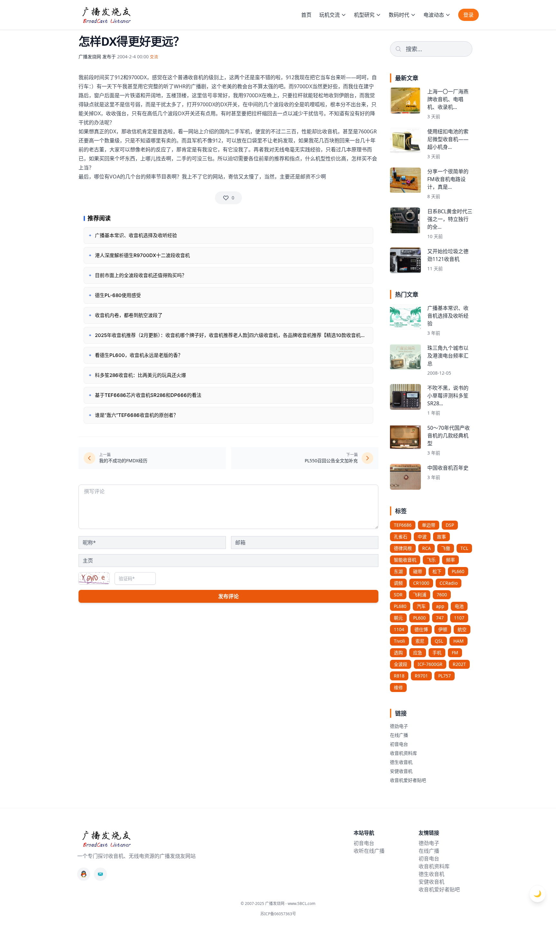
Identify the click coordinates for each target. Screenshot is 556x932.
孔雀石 (400, 536)
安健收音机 (401, 771)
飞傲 (445, 548)
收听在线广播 (369, 850)
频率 (450, 560)
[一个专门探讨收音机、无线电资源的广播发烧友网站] (106, 14)
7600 (442, 594)
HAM (458, 641)
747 (440, 618)
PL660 (458, 571)
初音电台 (399, 744)
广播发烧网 (90, 56)
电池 (459, 606)
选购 (398, 652)
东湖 (398, 571)
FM (455, 652)
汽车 (421, 606)
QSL (439, 641)
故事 (441, 536)
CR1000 (421, 583)
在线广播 (399, 735)
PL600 (419, 618)
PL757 (444, 676)
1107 (459, 618)
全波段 (400, 664)
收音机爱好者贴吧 (408, 780)
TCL (464, 548)
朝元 (398, 618)
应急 (417, 652)
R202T (459, 664)
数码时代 (399, 14)
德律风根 (403, 548)
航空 (462, 629)
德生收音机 (401, 762)
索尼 (419, 641)
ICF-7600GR (430, 664)
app (440, 606)
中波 (422, 536)
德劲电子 (399, 726)
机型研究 (364, 14)
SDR (398, 594)
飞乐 (431, 560)
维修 (398, 687)
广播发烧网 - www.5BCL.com (290, 903)
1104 (399, 629)
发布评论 (228, 596)
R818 (399, 676)
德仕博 (421, 629)
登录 (468, 14)
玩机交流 (329, 14)
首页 (306, 14)
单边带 (428, 525)
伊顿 (442, 629)
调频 (398, 583)
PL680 (400, 606)
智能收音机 (405, 560)
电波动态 (433, 14)
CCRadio (449, 583)
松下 (436, 571)
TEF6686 (403, 525)
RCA (426, 548)
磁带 (417, 571)
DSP (450, 525)
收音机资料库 (403, 753)
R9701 (421, 676)
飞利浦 (419, 594)
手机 (436, 652)
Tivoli (399, 641)
